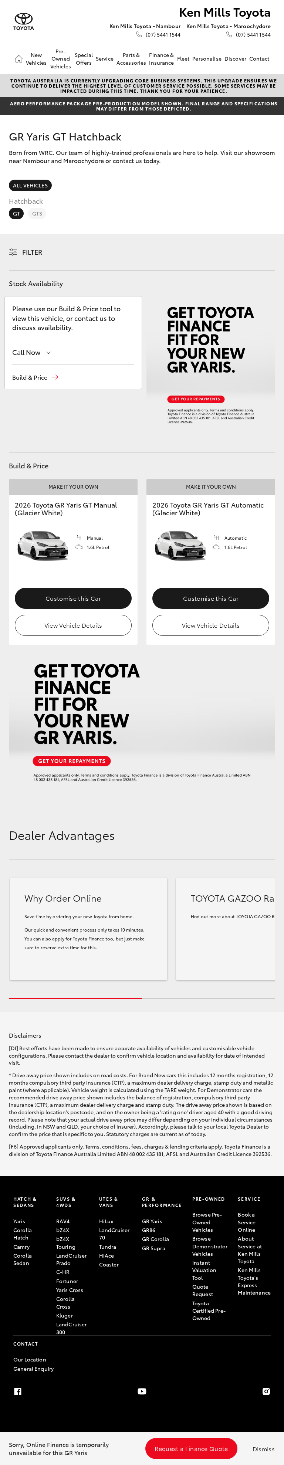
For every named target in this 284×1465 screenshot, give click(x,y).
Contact (259, 58)
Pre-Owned (208, 1199)
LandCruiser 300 (71, 1327)
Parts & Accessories (131, 58)
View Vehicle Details (73, 625)
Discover (235, 58)
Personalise (207, 58)
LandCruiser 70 (114, 1233)
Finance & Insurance (161, 58)
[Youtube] (142, 1391)
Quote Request (202, 1290)
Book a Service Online (247, 1222)
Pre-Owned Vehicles (60, 58)
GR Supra (153, 1248)
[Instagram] (266, 1391)
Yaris (19, 1221)
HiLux (106, 1221)
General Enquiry (33, 1368)
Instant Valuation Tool (204, 1270)
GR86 (149, 1230)
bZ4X (63, 1230)
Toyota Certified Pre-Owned (209, 1310)
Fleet (183, 58)
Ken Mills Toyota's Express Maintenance (254, 1281)
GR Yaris (152, 1221)
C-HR (63, 1271)
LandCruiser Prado (71, 1259)
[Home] (18, 59)
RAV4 (63, 1221)
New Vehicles (36, 58)
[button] (35, 377)
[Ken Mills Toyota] (23, 21)
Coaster (109, 1264)
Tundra (107, 1246)
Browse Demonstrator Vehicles (210, 1246)
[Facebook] (17, 1391)
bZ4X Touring (65, 1242)
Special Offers (84, 58)
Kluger (64, 1315)
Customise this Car (73, 598)
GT (16, 213)
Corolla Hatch (22, 1233)
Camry (21, 1246)
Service (105, 58)
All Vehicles (30, 185)
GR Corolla (155, 1238)
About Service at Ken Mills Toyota (249, 1250)
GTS (37, 213)
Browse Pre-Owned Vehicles (207, 1222)
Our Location (29, 1359)
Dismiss (264, 1448)
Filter (32, 252)
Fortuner (67, 1281)
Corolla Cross (65, 1302)
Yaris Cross (70, 1289)
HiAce (106, 1255)
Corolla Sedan (22, 1259)
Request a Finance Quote (191, 1448)
